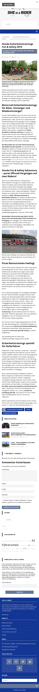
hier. (31, 405)
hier (7, 405)
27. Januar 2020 (16, 446)
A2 (29, 545)
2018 (21, 548)
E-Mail (4, 489)
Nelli (15, 57)
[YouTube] (30, 662)
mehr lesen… (5, 614)
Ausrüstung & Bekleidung (9, 629)
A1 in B (25, 541)
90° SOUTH (12, 548)
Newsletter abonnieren (8, 649)
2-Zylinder (29, 548)
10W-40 (29, 541)
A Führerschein (10, 551)
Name (4, 484)
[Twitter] (23, 662)
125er (7, 549)
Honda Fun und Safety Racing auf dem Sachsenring (18, 458)
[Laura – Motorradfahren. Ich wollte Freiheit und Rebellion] (5, 444)
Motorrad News (6, 626)
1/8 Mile (33, 545)
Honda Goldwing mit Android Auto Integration (22, 424)
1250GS (17, 549)
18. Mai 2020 (15, 427)
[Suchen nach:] (19, 24)
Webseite (5, 495)
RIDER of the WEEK (7, 623)
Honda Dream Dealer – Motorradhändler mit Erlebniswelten (23, 434)
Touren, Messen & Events (21, 37)
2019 (25, 548)
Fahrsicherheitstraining (15, 409)
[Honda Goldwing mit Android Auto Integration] (5, 425)
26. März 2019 (7, 57)
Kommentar (5, 469)
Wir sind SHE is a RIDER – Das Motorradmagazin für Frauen (18, 643)
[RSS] (19, 668)
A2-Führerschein (16, 541)
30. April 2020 (15, 437)
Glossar (4, 635)
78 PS (22, 541)
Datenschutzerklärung (8, 579)
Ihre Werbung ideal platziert (10, 647)
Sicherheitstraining (9, 413)
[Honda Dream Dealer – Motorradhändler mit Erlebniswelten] (5, 435)
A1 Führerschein (6, 541)
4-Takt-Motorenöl (23, 545)
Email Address (6, 582)
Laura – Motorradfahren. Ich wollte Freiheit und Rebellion (23, 443)
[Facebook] (9, 662)
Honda (28, 409)
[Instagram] (16, 662)
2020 (33, 549)
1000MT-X (4, 551)
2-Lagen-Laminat (19, 551)
